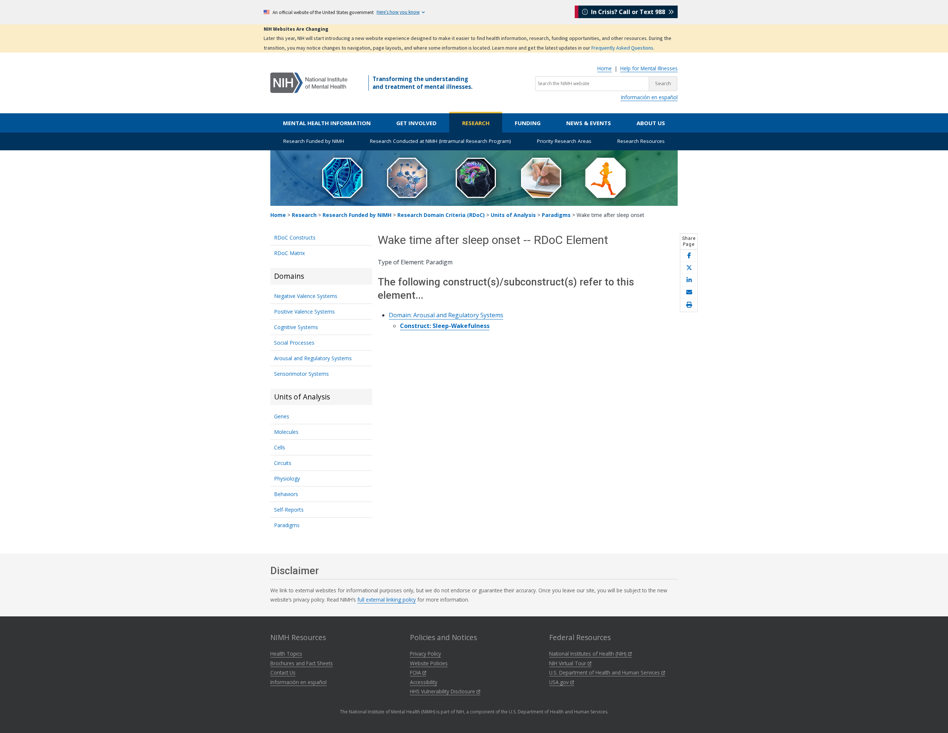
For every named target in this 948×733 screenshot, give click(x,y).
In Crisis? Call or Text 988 (628, 12)
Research (476, 123)
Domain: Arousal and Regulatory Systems (446, 315)
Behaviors (286, 494)
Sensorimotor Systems (301, 373)
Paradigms (556, 214)
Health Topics (286, 653)
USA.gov (559, 682)
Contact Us (283, 672)
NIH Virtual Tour (568, 663)
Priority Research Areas (564, 141)
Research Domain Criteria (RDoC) (441, 214)
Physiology (287, 478)
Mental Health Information (327, 123)
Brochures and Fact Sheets (301, 663)
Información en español (649, 97)
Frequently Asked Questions (622, 47)
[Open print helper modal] (688, 305)
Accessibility (423, 682)
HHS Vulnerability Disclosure (443, 691)
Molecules (286, 431)
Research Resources (641, 141)
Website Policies (429, 663)
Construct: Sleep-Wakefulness (445, 326)
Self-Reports (289, 509)
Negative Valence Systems (305, 295)
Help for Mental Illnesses (649, 68)
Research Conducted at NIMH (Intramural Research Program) (440, 141)
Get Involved (416, 123)
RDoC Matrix (289, 253)
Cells (279, 447)
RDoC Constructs (295, 237)
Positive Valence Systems (304, 311)
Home (604, 68)
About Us (651, 123)
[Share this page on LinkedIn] (688, 280)
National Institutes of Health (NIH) (588, 653)
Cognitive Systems (296, 327)
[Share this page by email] (688, 292)
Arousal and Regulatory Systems (313, 358)
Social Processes (294, 342)
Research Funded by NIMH (313, 141)
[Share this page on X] (688, 268)
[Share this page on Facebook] (688, 256)
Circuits (282, 462)
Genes (281, 416)
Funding (528, 123)
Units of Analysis (513, 214)
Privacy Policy (425, 653)
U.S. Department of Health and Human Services (605, 672)
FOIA (416, 672)
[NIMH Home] (308, 82)
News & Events (588, 123)
